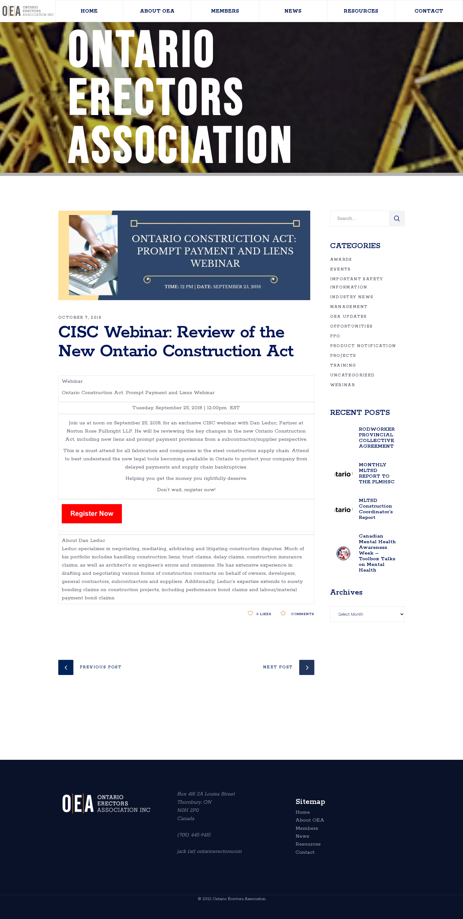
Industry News (352, 297)
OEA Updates (348, 316)
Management (349, 307)
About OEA (309, 820)
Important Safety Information (356, 283)
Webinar (342, 385)
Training (343, 365)
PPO (335, 336)
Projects (343, 355)
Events (340, 269)
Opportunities (351, 326)
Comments (301, 614)
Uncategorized (352, 375)
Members (306, 828)
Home (302, 812)
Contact (305, 852)
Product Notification (363, 346)
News (302, 836)
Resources (308, 844)
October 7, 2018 (79, 317)
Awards (341, 259)
